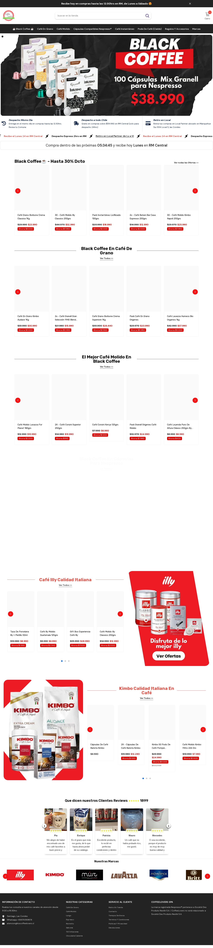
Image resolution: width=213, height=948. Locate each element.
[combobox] (99, 15)
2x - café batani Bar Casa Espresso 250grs (143, 217)
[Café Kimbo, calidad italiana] (20, 875)
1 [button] (62, 661)
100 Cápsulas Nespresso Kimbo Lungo (30, 534)
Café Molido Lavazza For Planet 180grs (30, 426)
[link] (107, 123)
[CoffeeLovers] (55, 875)
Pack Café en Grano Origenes (140, 318)
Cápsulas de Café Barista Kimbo (99, 746)
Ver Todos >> (106, 258)
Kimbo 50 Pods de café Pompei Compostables (161, 746)
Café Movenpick (124, 882)
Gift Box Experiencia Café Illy (80, 633)
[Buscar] (103, 15)
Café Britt (159, 882)
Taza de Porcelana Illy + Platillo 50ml (19, 633)
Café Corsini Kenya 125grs (105, 424)
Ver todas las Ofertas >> (186, 162)
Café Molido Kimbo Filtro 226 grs (192, 746)
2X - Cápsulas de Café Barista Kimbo (130, 746)
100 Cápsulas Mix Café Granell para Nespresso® (179, 534)
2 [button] (65, 661)
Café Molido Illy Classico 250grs (108, 633)
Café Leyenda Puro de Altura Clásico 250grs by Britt (179, 426)
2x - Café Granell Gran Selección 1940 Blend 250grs (66, 318)
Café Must (54, 882)
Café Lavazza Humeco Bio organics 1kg (180, 318)
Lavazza (89, 882)
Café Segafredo (193, 882)
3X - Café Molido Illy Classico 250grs (65, 217)
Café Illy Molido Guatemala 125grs (49, 633)
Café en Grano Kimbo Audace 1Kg (28, 318)
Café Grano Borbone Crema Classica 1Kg (31, 217)
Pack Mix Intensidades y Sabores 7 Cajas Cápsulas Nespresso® (68, 534)
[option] (106, 75)
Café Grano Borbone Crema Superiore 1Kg (106, 318)
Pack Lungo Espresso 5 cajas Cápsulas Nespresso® (106, 534)
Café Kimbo (20, 882)
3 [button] (69, 661)
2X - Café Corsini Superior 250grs (68, 426)
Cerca (190, 3)
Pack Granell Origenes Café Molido (143, 426)
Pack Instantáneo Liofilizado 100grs (106, 217)
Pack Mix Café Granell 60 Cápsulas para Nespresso (142, 534)
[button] (20, 75)
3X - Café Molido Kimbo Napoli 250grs (179, 217)
